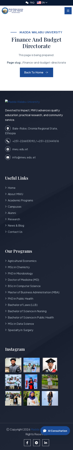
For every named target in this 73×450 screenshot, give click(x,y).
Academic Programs (20, 200)
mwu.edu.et (20, 149)
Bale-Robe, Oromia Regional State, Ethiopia (31, 131)
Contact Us (15, 231)
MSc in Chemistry (19, 267)
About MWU (15, 194)
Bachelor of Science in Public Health (31, 317)
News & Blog (16, 225)
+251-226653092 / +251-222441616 (35, 141)
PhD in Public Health (20, 298)
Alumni (12, 213)
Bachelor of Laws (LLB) (23, 305)
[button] (42, 2)
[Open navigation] (68, 10)
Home (11, 187)
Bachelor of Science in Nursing (27, 311)
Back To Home (33, 72)
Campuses (14, 206)
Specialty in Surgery (20, 330)
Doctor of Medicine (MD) (23, 279)
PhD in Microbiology (20, 273)
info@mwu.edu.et (24, 157)
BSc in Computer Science (24, 286)
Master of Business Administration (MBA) (33, 292)
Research (14, 219)
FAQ (32, 2)
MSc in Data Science (21, 323)
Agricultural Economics (22, 261)
